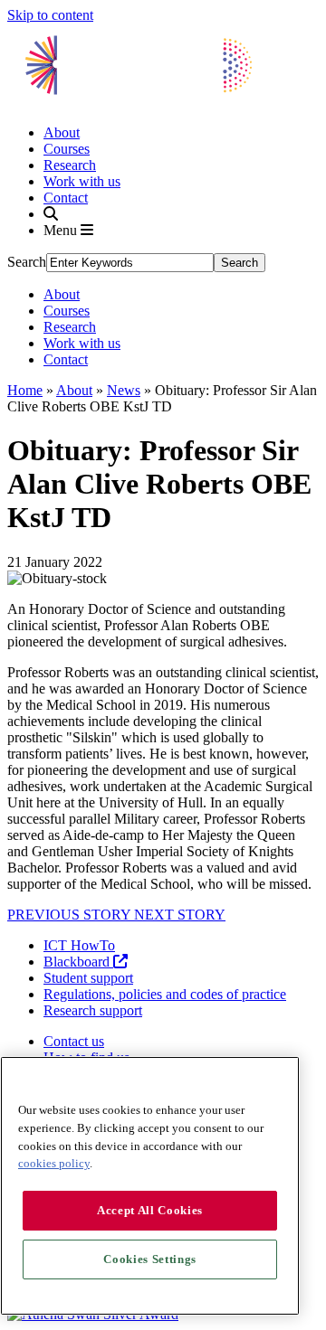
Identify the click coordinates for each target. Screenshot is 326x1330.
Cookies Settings (150, 1259)
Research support (92, 1010)
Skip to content (50, 15)
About (61, 132)
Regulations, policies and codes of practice (164, 994)
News (123, 390)
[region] (150, 1186)
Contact (65, 197)
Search (26, 261)
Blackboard (78, 961)
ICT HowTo (79, 945)
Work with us (81, 181)
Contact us (73, 1041)
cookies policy (54, 1163)
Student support (88, 978)
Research (69, 165)
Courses (66, 148)
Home (25, 390)
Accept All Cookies (150, 1210)
